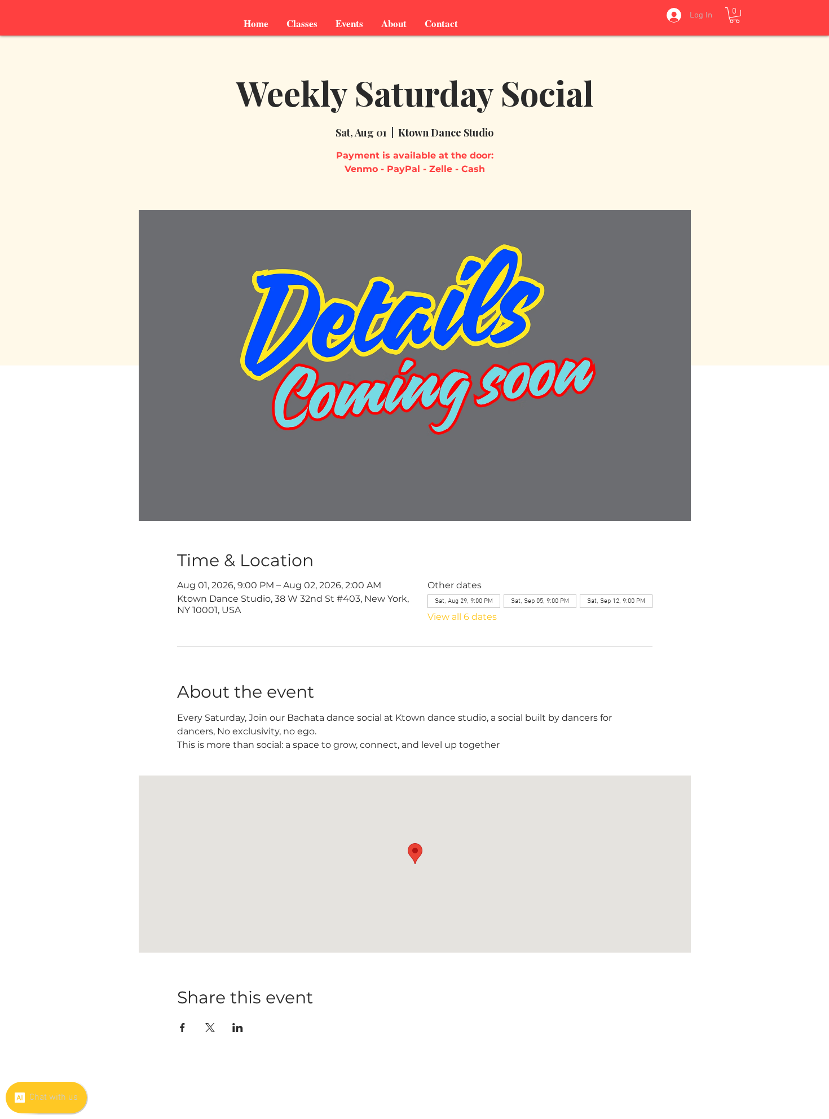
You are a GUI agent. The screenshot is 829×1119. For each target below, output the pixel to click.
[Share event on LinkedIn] (237, 1027)
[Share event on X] (210, 1027)
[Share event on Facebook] (182, 1027)
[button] (734, 15)
